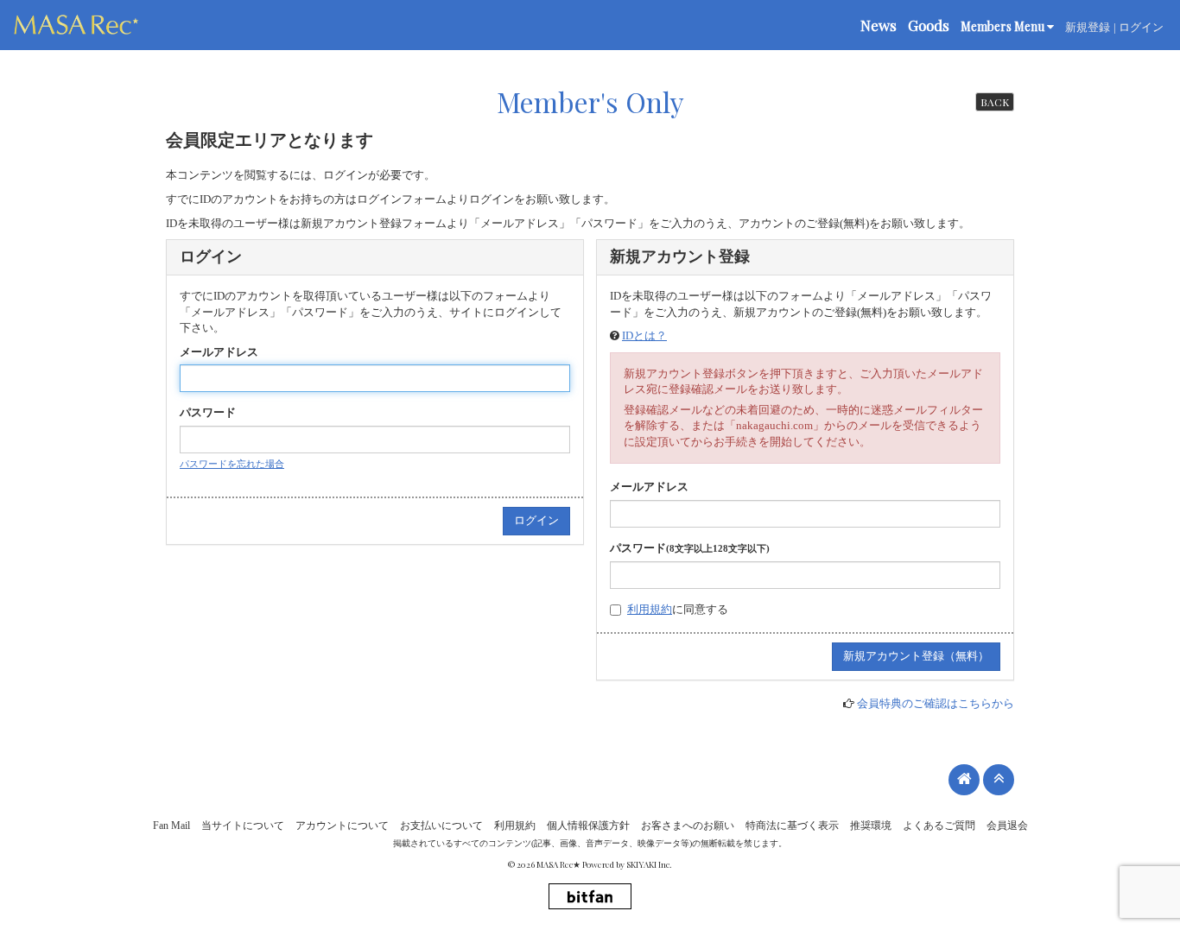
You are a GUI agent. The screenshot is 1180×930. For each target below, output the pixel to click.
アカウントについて (342, 825)
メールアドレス (219, 351)
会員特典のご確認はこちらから (935, 703)
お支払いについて (441, 825)
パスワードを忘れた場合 (232, 464)
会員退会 (1007, 825)
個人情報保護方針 (588, 825)
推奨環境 (870, 825)
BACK (994, 102)
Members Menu (1004, 26)
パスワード (208, 412)
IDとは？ (644, 335)
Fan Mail (171, 825)
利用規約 (649, 609)
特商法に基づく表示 (792, 825)
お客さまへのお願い (687, 825)
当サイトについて (242, 825)
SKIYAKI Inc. (649, 864)
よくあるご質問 (939, 825)
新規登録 (1087, 27)
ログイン (1141, 27)
